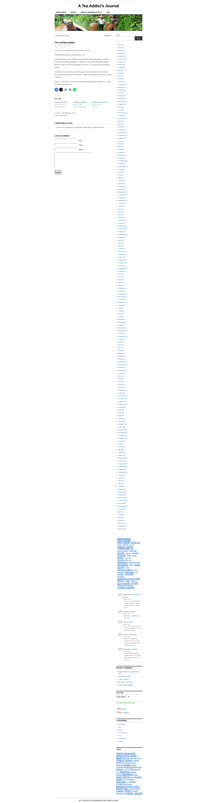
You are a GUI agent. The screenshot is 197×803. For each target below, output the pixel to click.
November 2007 (122, 466)
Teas (74, 113)
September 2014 (122, 234)
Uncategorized (122, 738)
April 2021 (121, 79)
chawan (132, 545)
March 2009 (121, 421)
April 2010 (121, 384)
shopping (122, 565)
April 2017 (121, 149)
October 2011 (122, 333)
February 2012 (122, 322)
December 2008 (122, 430)
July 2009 (121, 410)
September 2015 (122, 200)
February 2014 (122, 254)
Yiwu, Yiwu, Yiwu (63, 35)
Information (121, 724)
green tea (121, 555)
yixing (134, 583)
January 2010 (122, 393)
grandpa (135, 553)
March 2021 (121, 81)
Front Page (61, 12)
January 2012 (122, 325)
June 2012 (121, 311)
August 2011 (122, 339)
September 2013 (122, 268)
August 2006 (122, 509)
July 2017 (121, 141)
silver (131, 565)
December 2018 (122, 113)
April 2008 (121, 452)
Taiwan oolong (124, 569)
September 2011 (122, 336)
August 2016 (122, 169)
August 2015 (122, 203)
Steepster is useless (61, 102)
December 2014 (122, 226)
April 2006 (121, 520)
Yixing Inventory (125, 585)
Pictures (107, 35)
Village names (133, 634)
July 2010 (121, 376)
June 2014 (121, 243)
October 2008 (122, 435)
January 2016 (122, 189)
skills (137, 565)
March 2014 (121, 251)
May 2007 (121, 483)
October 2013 (122, 265)
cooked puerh (123, 549)
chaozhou (126, 545)
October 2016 (122, 164)
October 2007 (122, 469)
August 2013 (122, 271)
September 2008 (122, 438)
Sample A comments (80, 102)
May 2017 (121, 146)
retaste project (135, 562)
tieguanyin (129, 574)
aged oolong (124, 540)
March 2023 (121, 64)
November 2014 (122, 229)
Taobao (135, 570)
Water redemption (132, 649)
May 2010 (121, 381)
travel (120, 580)
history (120, 557)
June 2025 (121, 50)
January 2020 (122, 98)
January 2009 (122, 427)
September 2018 (122, 118)
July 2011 (121, 342)
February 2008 (122, 458)
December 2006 (122, 498)
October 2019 (122, 104)
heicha (134, 556)
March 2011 (121, 353)
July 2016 (121, 172)
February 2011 (122, 356)
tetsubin (120, 574)
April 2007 (121, 486)
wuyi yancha (123, 583)
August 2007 (122, 475)
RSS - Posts (122, 709)
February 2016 (122, 186)
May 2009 (121, 415)
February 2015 (122, 220)
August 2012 (122, 305)
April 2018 (121, 127)
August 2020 (122, 90)
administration (124, 538)
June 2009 (121, 413)
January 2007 (122, 495)
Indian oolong (128, 558)
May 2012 (121, 314)
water (127, 581)
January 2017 (122, 158)
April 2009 (121, 418)
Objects (120, 730)
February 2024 (122, 59)
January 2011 (122, 359)
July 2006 (121, 512)
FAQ (108, 12)
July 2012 (121, 308)
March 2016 (121, 183)
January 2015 (122, 223)
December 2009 (122, 396)
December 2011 (122, 328)
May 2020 (121, 93)
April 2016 (121, 181)
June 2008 (121, 447)
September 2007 (122, 472)
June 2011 (121, 345)
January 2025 (122, 56)
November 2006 (122, 500)
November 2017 (122, 135)
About (73, 12)
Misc (119, 727)
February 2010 (122, 390)
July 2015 (121, 206)
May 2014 (121, 246)
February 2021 (122, 84)
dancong (133, 551)
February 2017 (122, 155)
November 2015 (122, 195)
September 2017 (122, 138)
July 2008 (121, 444)
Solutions (133, 611)
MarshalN (125, 611)
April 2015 (121, 214)
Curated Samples (123, 551)
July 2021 (121, 70)
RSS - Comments (124, 712)
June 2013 (121, 277)
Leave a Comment (68, 45)
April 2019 (121, 110)
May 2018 (121, 124)
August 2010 (122, 373)
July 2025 (121, 47)
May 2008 (121, 449)
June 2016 (121, 175)
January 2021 (122, 87)
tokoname (120, 576)
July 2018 (121, 121)
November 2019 (122, 101)
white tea (134, 581)
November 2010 (122, 365)
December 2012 (122, 294)
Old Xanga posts (66, 113)
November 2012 (122, 297)
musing (130, 560)
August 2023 (122, 62)
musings (122, 562)
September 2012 (122, 302)
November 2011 (122, 331)
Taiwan (128, 567)
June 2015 (121, 209)
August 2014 (122, 237)
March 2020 (121, 96)
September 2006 (122, 506)
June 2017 (121, 144)
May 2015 (121, 212)
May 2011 (121, 348)
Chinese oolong (125, 547)
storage (121, 567)
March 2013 (121, 285)
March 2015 (121, 217)
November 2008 (122, 432)
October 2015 (122, 198)
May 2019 (121, 107)
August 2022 (122, 67)
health (129, 555)
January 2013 (122, 291)
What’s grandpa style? (91, 12)
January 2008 (122, 461)
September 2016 (122, 166)
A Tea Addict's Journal (98, 6)
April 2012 (121, 316)
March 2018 (121, 130)
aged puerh (123, 542)
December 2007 (122, 464)
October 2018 (122, 115)
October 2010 (122, 367)
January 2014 (122, 257)
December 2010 (122, 362)
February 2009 (122, 424)
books (119, 545)
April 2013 (121, 282)
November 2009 (122, 398)
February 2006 (122, 526)
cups (132, 549)
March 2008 (121, 455)
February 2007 (122, 492)
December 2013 (122, 260)
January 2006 (122, 529)
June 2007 (121, 481)
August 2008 (122, 441)
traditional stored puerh (128, 578)
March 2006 (121, 523)
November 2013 (122, 263)
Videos (120, 741)
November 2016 (122, 161)
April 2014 (121, 248)
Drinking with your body (100, 102)
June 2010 (121, 379)
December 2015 (122, 192)
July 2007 (121, 478)
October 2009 (122, 401)
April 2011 (121, 350)
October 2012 (122, 299)
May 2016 (121, 178)
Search (118, 35)
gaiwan (128, 553)
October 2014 (122, 231)
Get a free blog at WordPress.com (92, 800)
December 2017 (122, 132)
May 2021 (121, 76)
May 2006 (121, 517)
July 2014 (121, 240)
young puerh (63, 115)
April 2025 (121, 53)
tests (136, 572)
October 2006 (122, 503)
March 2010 (121, 387)
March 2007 (121, 489)
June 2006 (121, 515)
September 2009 (122, 404)
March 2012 (121, 319)
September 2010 (122, 370)
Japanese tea (122, 560)
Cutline (115, 800)
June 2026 (121, 45)
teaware (129, 572)
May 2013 (121, 280)
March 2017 (121, 152)
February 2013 (122, 288)
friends (120, 553)
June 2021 (121, 73)
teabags (120, 572)
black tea (135, 542)
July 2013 (121, 274)
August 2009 (122, 407)
